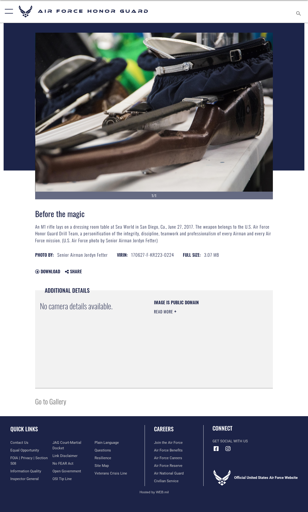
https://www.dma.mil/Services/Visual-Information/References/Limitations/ (197, 352)
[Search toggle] (299, 11)
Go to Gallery (50, 401)
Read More (164, 312)
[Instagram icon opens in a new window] (227, 448)
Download (49, 271)
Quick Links (24, 429)
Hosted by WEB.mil (154, 492)
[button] (8, 11)
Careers (163, 429)
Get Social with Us (230, 441)
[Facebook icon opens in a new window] (216, 448)
